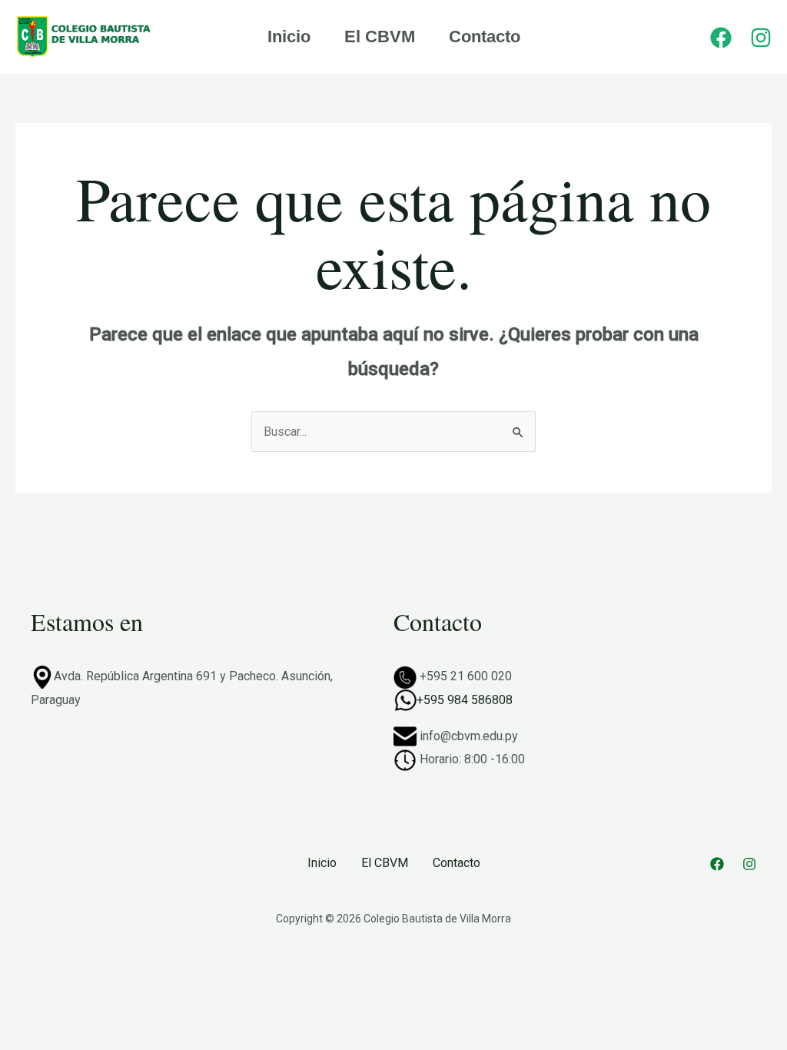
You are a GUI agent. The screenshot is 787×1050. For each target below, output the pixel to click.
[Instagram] (761, 37)
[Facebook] (721, 37)
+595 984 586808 (465, 700)
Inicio (288, 36)
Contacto (484, 36)
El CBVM (379, 36)
